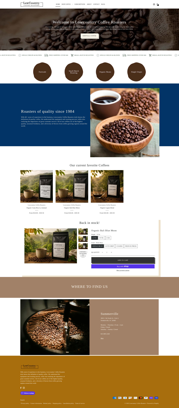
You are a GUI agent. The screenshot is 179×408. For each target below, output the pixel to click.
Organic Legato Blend (107, 208)
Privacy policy (25, 403)
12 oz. (94, 238)
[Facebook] (20, 388)
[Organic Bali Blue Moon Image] (72, 186)
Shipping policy (57, 403)
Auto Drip (109, 246)
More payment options (123, 270)
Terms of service (80, 403)
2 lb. (108, 238)
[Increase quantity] (111, 252)
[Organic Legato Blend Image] (107, 186)
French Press (131, 246)
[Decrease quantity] (102, 252)
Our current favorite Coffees (89, 165)
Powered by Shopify (153, 403)
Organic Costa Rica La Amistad (37, 208)
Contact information (36, 403)
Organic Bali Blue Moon (72, 208)
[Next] (31, 231)
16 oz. (101, 238)
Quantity (95, 252)
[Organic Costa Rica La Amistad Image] (36, 186)
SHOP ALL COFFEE (89, 36)
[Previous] (27, 231)
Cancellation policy (68, 403)
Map (102, 338)
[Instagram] (24, 388)
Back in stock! (89, 222)
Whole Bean (97, 246)
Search (22, 400)
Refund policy (47, 403)
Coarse (119, 246)
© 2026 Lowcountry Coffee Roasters (135, 403)
